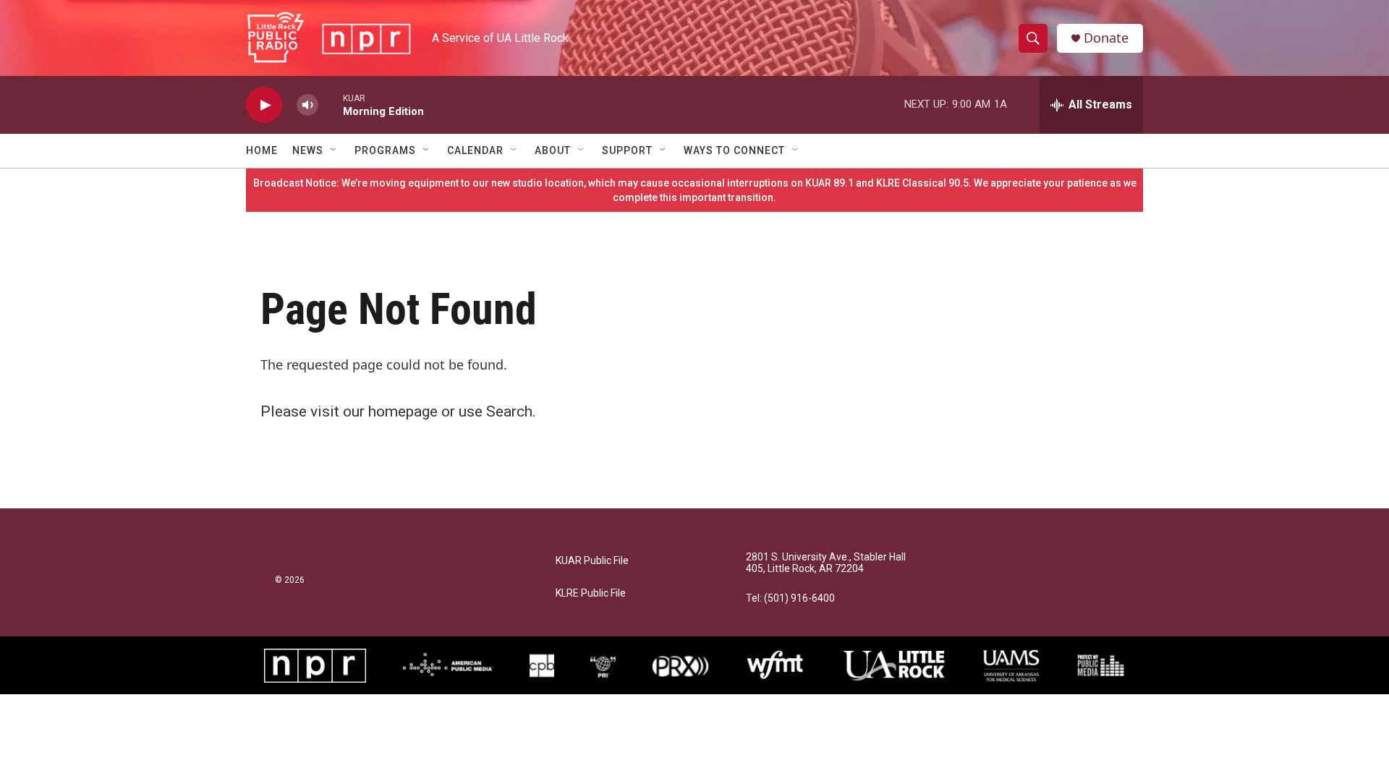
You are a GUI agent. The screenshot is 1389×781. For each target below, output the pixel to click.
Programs (385, 150)
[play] (264, 105)
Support (627, 150)
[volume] (307, 105)
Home (262, 150)
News (307, 150)
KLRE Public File (591, 593)
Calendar (475, 150)
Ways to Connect (734, 150)
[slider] (330, 104)
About (553, 150)
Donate (1106, 38)
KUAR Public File (592, 560)
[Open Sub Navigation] (334, 150)
